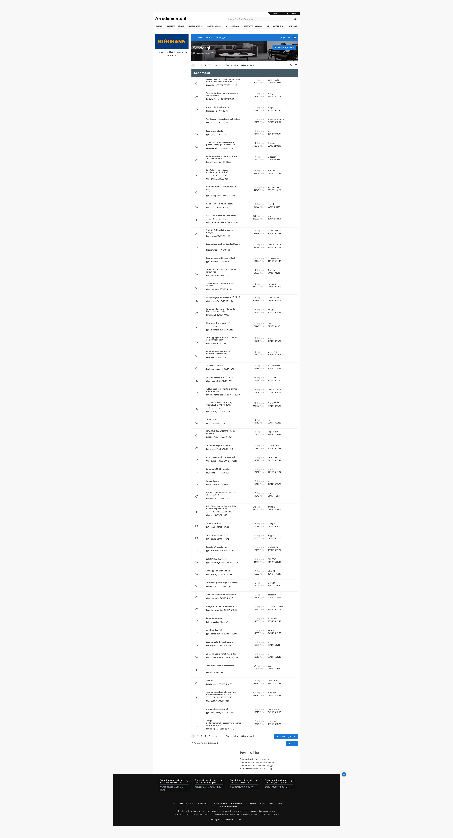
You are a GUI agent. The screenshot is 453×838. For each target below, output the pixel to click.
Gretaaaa (212, 122)
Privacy (214, 819)
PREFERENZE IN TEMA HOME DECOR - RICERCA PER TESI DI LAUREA (223, 80)
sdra (213, 207)
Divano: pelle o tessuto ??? (218, 323)
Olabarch (272, 143)
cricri (213, 179)
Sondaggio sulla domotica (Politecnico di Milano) (218, 352)
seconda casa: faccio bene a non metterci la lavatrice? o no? (221, 693)
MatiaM (271, 170)
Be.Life (211, 622)
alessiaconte (273, 187)
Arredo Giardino (275, 26)
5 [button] (209, 65)
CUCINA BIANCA (213, 559)
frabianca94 (273, 258)
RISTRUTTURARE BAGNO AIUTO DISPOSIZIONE (220, 493)
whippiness (216, 195)
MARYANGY (216, 550)
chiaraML (272, 377)
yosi (212, 134)
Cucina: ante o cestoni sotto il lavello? (220, 284)
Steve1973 (209, 53)
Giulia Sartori (214, 99)
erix (269, 493)
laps (210, 343)
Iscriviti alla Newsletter (228, 806)
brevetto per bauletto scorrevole (221, 457)
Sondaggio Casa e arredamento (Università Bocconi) (220, 310)
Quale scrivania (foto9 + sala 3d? (221, 654)
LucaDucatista (274, 297)
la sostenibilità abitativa (217, 107)
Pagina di (232, 65)
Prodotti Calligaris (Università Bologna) (220, 231)
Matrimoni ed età (214, 630)
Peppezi (271, 535)
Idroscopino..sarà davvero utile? (221, 215)
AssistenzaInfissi (215, 610)
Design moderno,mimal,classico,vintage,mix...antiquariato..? (223, 722)
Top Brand (292, 26)
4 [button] (205, 65)
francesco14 (213, 449)
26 (222, 697)
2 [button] (197, 65)
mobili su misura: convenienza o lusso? (221, 187)
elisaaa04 (215, 301)
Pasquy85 (215, 574)
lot (269, 481)
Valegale (212, 527)
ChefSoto (212, 162)
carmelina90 (273, 80)
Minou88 (272, 692)
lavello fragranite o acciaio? (219, 297)
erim (270, 216)
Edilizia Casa (251, 803)
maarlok (214, 381)
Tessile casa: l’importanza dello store (223, 119)
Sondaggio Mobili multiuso (218, 469)
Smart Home (211, 419)
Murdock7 (215, 261)
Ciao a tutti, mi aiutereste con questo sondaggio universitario (220, 143)
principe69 (215, 712)
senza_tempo (217, 633)
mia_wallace (273, 709)
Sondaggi (201, 47)
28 (230, 697)
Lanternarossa (217, 222)
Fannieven (272, 284)
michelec (212, 236)
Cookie (221, 819)
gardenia (215, 289)
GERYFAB (272, 559)
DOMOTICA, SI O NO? (215, 365)
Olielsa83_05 (273, 403)
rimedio (209, 680)
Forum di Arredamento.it (190, 18)
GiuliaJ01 (212, 315)
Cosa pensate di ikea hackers (219, 642)
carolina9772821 (215, 85)
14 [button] (215, 65)
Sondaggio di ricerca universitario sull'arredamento (221, 157)
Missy (270, 93)
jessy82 (271, 107)
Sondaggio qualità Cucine (218, 570)
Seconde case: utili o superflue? (220, 258)
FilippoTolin (213, 437)
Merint (271, 204)
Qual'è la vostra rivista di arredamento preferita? (217, 171)
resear (211, 111)
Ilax (209, 423)
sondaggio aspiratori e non (218, 445)
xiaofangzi (213, 250)
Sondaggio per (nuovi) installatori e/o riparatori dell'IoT (221, 338)
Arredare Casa (232, 26)
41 (218, 512)
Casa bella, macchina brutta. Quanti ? (223, 245)
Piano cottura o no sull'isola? (219, 203)
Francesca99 (213, 148)
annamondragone (276, 119)
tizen (270, 323)
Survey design (212, 481)
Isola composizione (215, 535)
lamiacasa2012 (217, 657)
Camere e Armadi (214, 26)
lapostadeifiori (274, 230)
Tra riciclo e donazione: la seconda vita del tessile (222, 94)
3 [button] (201, 65)
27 (226, 697)
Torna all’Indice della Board (206, 743)
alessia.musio (214, 369)
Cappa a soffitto (213, 523)
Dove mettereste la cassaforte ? (220, 665)
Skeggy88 (272, 309)
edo (269, 666)
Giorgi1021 (213, 645)
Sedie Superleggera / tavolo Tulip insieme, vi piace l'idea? (221, 507)
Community (276, 13)
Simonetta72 (273, 618)
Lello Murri (213, 684)
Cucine (159, 26)
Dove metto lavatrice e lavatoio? (221, 594)
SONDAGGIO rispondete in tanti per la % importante (222, 390)
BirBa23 (271, 583)
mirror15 (212, 275)
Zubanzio (212, 472)
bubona (211, 672)
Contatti (280, 803)
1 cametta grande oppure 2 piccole (222, 582)
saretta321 (272, 630)
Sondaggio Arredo (214, 618)
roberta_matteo (218, 562)
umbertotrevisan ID (217, 394)
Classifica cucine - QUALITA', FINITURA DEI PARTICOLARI (219, 403)
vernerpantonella (216, 728)
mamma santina (275, 244)
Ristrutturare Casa (253, 26)
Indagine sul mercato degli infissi (221, 606)
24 (214, 697)
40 (214, 512)
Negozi (294, 13)
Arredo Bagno (195, 26)
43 (226, 512)
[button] (220, 65)
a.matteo (215, 329)
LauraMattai (213, 484)
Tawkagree (273, 270)
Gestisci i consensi (234, 819)
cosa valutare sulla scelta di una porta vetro (221, 270)
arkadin (271, 507)
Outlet (286, 13)
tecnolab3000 (217, 461)
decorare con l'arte (214, 131)
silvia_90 (271, 571)
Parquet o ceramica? (215, 377)
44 (230, 512)
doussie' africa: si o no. (216, 547)
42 (222, 512)
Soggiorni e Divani (175, 26)
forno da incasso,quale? (217, 709)
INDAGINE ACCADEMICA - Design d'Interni (221, 432)
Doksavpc (212, 357)
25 (218, 697)
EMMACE (212, 498)
